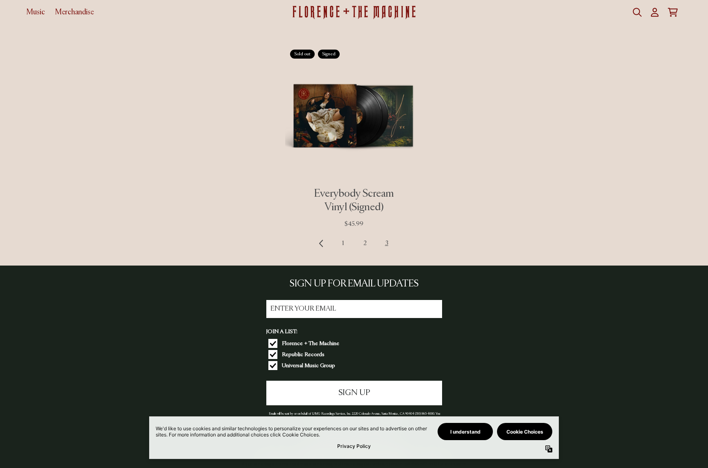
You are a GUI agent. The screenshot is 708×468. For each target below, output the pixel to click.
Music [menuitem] (35, 12)
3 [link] (386, 243)
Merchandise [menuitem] (74, 12)
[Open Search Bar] (637, 12)
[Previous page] (321, 243)
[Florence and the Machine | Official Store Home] (354, 13)
